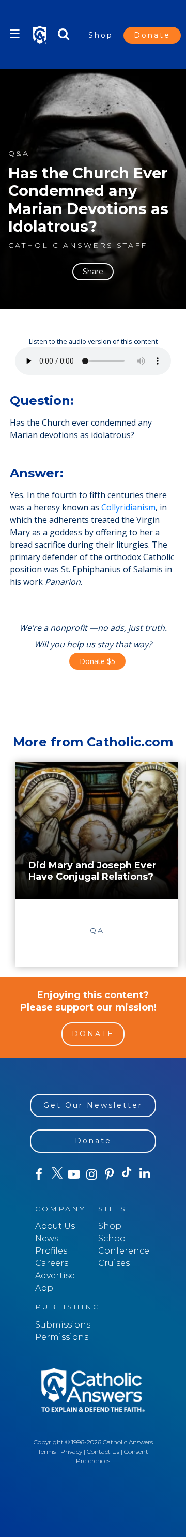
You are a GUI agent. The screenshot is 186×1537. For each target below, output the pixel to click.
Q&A (18, 153)
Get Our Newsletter (93, 1105)
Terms (47, 1451)
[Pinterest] (109, 1174)
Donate (152, 35)
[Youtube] (74, 1174)
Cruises (114, 1263)
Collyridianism (128, 507)
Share (93, 271)
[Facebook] (39, 1174)
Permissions (61, 1337)
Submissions (62, 1325)
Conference (123, 1251)
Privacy (71, 1451)
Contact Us (103, 1451)
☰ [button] (15, 33)
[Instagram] (91, 1174)
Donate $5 (97, 661)
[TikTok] (127, 1174)
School (113, 1238)
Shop (100, 35)
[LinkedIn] (144, 1174)
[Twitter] (56, 1174)
